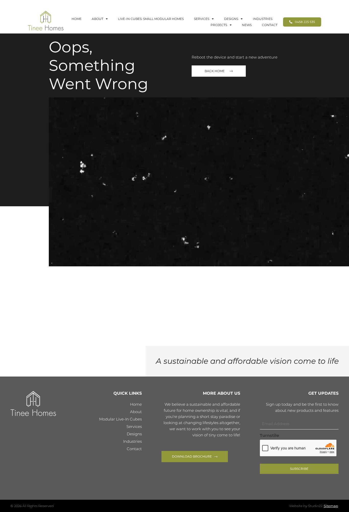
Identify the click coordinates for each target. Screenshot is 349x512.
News (247, 25)
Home (77, 19)
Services (201, 19)
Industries (262, 19)
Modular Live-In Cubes (120, 419)
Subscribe (299, 469)
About (97, 19)
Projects (219, 25)
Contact (269, 25)
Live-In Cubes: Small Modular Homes (151, 19)
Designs (231, 19)
